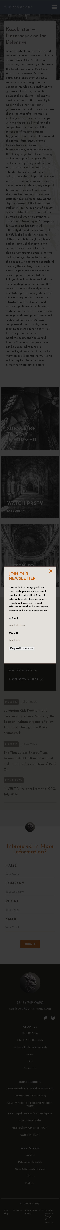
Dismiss (50, 571)
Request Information (21, 648)
